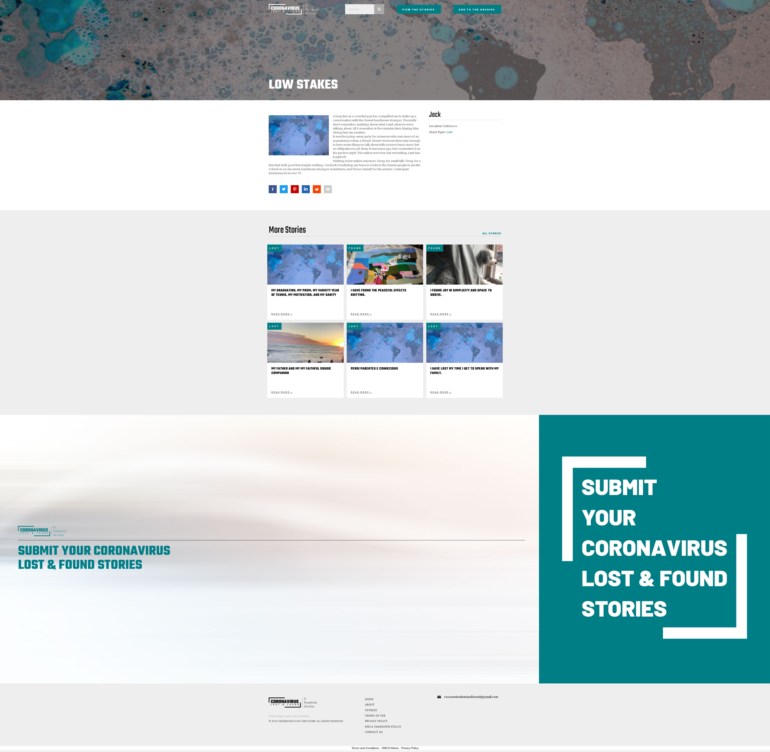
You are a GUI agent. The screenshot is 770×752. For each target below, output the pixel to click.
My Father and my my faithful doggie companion (301, 371)
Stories (371, 710)
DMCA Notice (390, 748)
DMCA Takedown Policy (383, 726)
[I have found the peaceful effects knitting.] (385, 273)
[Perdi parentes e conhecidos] (385, 348)
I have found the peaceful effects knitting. (378, 293)
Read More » (282, 313)
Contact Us (374, 732)
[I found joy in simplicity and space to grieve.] (464, 273)
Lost (449, 132)
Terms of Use (375, 715)
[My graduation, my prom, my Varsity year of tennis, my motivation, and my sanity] (305, 270)
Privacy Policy (376, 721)
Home (369, 699)
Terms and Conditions (365, 748)
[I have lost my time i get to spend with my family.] (464, 348)
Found (355, 248)
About (370, 704)
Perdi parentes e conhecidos (374, 368)
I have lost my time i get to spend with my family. (464, 371)
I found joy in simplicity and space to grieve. (461, 293)
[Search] (379, 9)
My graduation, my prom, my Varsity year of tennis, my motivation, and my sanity (305, 293)
